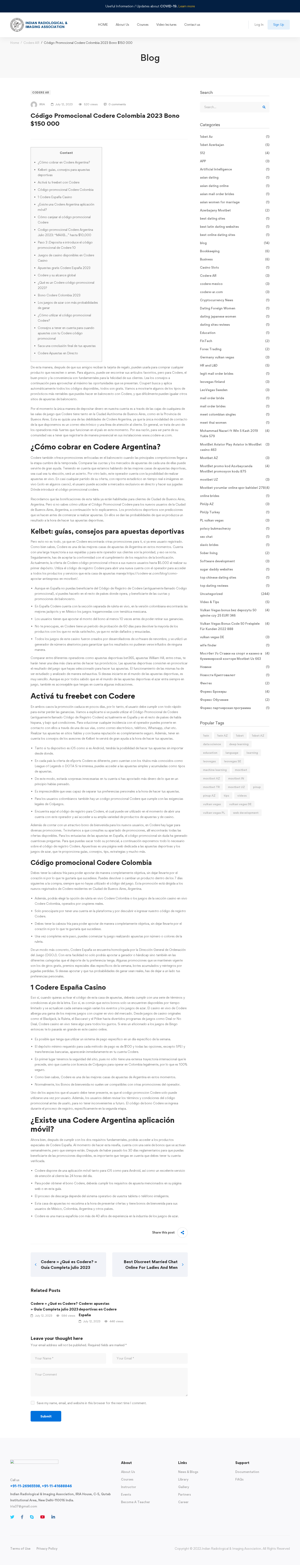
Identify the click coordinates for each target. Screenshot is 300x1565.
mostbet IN (236, 778)
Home (14, 43)
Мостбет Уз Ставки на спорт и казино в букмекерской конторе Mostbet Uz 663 (234, 656)
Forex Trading (234, 349)
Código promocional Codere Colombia (65, 190)
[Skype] (31, 1517)
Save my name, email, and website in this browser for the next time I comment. (92, 1403)
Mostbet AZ (234, 458)
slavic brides (234, 545)
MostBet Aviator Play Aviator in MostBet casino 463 (234, 447)
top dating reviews (234, 586)
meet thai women (234, 423)
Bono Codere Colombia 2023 (59, 295)
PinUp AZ (234, 504)
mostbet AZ (211, 778)
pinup (257, 787)
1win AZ (222, 735)
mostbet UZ (234, 479)
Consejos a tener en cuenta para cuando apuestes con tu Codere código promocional (66, 333)
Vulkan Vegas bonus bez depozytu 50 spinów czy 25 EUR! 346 (234, 612)
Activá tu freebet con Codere (58, 182)
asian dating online (234, 186)
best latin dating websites (234, 227)
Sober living (234, 553)
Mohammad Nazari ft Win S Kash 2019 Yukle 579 (234, 433)
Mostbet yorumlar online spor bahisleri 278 (234, 488)
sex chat (234, 537)
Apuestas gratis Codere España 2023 (64, 268)
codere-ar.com (234, 292)
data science (212, 744)
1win (206, 735)
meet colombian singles (234, 414)
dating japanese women (234, 316)
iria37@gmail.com (23, 1506)
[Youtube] (43, 1517)
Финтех (234, 683)
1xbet (240, 735)
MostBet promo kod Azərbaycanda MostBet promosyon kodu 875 (234, 468)
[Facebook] (22, 1517)
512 (234, 153)
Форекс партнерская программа (234, 708)
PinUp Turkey (234, 512)
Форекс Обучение (234, 700)
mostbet (241, 769)
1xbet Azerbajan (234, 145)
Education (234, 333)
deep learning (239, 744)
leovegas (209, 761)
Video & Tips (234, 602)
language (232, 752)
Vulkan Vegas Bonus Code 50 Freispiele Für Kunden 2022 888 (234, 626)
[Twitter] (12, 1517)
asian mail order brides (234, 194)
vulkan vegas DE (234, 637)
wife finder (234, 645)
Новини (234, 667)
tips (226, 795)
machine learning (215, 769)
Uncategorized (234, 594)
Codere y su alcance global (57, 275)
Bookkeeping (234, 251)
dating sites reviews (234, 325)
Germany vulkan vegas (234, 357)
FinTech (234, 341)
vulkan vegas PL (214, 812)
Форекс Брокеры (234, 692)
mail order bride (234, 398)
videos (242, 795)
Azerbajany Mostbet (234, 210)
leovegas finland (234, 382)
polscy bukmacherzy (234, 528)
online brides (234, 496)
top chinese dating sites (234, 577)
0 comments (117, 104)
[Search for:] (234, 107)
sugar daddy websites (234, 569)
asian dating (234, 177)
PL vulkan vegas (234, 520)
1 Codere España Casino (55, 197)
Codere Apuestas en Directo (58, 353)
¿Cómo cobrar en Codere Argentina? (64, 162)
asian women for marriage (234, 202)
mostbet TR (211, 787)
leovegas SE (232, 761)
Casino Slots (234, 267)
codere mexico (234, 284)
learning (252, 752)
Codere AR (31, 43)
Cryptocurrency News (234, 300)
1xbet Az (234, 137)
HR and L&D (234, 365)
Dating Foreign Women (234, 308)
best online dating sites (234, 235)
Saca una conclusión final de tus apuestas (67, 346)
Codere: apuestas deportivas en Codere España (98, 1309)
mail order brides (234, 406)
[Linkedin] (53, 1517)
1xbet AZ (258, 735)
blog (234, 243)
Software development (234, 561)
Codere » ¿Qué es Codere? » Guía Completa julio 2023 (54, 1306)
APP (234, 161)
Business (234, 259)
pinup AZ (209, 795)
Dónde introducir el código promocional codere (64, 489)
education (210, 752)
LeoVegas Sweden (234, 390)
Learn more (186, 6)
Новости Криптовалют (234, 675)
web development (246, 812)
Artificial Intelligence (234, 169)
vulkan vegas (212, 804)
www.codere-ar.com (157, 435)
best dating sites (234, 218)
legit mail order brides (234, 374)
